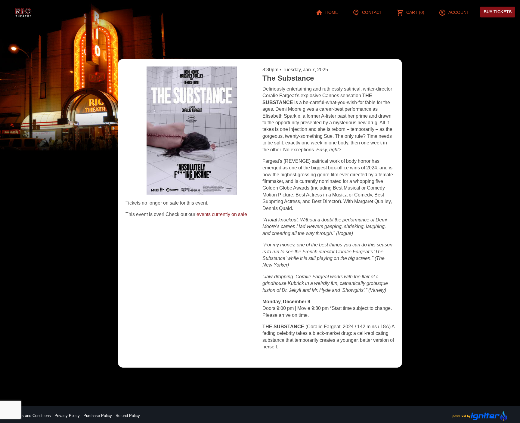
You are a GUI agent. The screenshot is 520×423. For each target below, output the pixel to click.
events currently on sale (222, 214)
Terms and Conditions (32, 415)
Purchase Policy (97, 415)
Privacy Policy (67, 415)
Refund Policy (128, 415)
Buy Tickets (498, 11)
